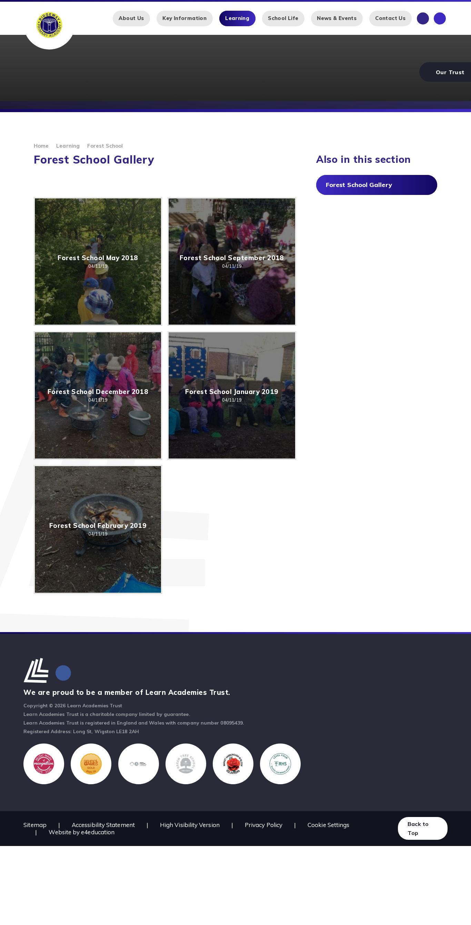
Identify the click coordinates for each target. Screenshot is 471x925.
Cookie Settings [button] (328, 824)
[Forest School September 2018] (232, 261)
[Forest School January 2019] (232, 395)
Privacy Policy (263, 824)
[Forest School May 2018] (98, 261)
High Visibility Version (190, 824)
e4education (97, 832)
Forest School (105, 145)
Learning (68, 145)
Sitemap (35, 824)
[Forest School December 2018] (98, 395)
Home (41, 145)
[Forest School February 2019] (98, 529)
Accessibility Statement (103, 824)
